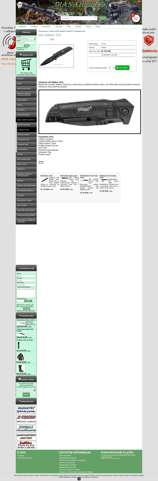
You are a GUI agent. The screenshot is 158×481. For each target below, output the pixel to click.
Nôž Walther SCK (46, 176)
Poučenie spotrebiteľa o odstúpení (72, 460)
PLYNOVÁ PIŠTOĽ (23, 115)
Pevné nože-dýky (24, 125)
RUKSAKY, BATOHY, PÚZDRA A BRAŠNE (24, 94)
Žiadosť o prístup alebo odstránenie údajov (76, 472)
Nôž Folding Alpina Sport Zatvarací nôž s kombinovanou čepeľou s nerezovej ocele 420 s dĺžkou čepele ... (69, 182)
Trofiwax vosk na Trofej (25, 340)
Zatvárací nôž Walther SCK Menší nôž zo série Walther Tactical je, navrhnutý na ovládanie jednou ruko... (49, 182)
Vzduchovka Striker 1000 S (26, 320)
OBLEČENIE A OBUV (24, 88)
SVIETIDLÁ (21, 110)
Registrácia (20, 49)
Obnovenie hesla (22, 48)
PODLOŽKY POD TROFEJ (26, 210)
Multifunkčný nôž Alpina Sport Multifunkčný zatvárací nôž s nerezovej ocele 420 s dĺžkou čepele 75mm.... (109, 183)
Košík (69, 26)
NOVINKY (20, 79)
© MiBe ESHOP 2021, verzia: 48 (110, 458)
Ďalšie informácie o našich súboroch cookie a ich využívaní (78, 477)
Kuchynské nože (23, 139)
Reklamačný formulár (67, 467)
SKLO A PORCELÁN (24, 159)
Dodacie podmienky (67, 463)
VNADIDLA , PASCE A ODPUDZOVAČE (24, 175)
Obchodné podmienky (68, 458)
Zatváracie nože (23, 130)
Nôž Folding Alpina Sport (68, 176)
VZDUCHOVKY (22, 100)
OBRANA (20, 181)
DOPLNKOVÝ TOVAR (24, 200)
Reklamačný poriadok (67, 465)
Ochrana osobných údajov (69, 470)
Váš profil (58, 26)
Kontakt (78, 26)
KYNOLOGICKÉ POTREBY (26, 215)
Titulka (51, 31)
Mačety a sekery (23, 135)
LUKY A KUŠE (22, 205)
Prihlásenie (22, 26)
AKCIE (19, 84)
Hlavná (88, 26)
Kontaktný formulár (24, 458)
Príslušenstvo (22, 149)
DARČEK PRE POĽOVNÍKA (26, 186)
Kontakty (20, 455)
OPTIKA (19, 105)
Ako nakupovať (65, 455)
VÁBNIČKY (21, 169)
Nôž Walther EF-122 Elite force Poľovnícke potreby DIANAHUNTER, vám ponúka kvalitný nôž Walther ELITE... (89, 184)
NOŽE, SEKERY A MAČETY (26, 120)
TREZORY (20, 195)
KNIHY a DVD (21, 164)
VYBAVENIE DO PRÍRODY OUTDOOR (26, 221)
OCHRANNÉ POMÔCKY (25, 191)
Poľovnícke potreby (107, 457)
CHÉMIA (20, 154)
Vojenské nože (23, 144)
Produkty (34, 26)
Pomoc (98, 26)
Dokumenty (46, 26)
